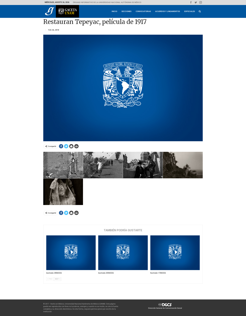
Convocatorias (143, 11)
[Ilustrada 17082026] (175, 252)
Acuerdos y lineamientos (167, 11)
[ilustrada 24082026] (71, 252)
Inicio (114, 11)
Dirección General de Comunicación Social (165, 308)
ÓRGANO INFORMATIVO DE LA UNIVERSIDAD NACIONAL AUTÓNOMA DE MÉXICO (107, 2)
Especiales (189, 11)
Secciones (126, 11)
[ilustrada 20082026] (123, 252)
